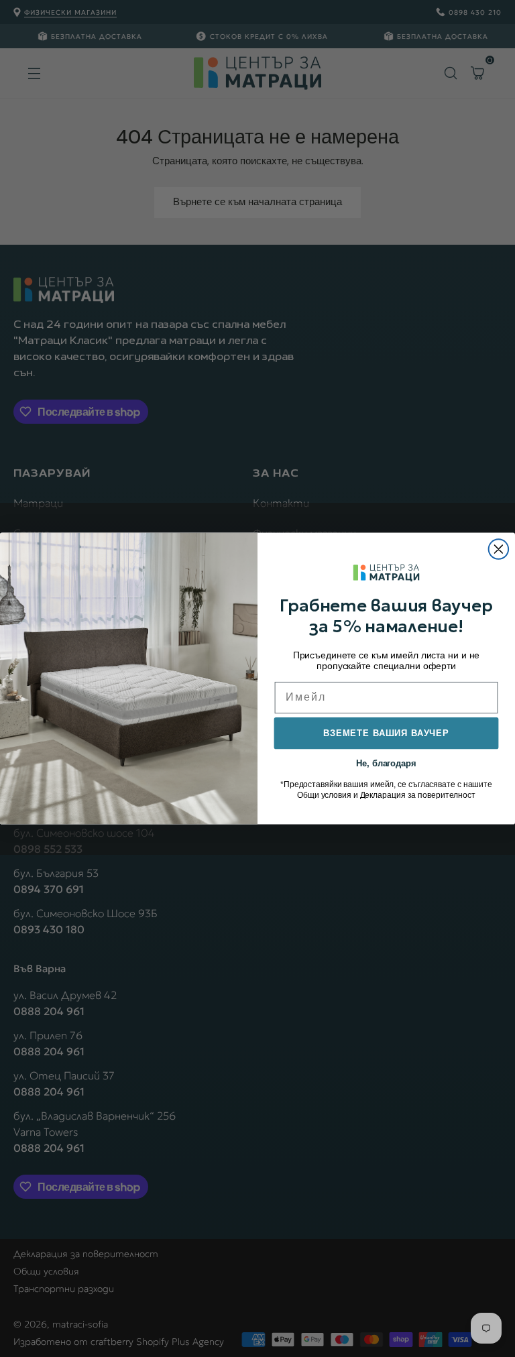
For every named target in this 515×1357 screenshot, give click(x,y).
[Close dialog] (499, 549)
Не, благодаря (386, 762)
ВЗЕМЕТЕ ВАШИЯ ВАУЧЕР (386, 733)
